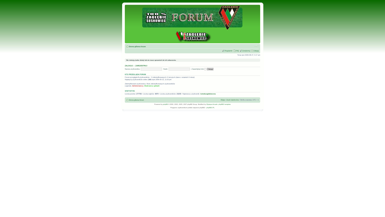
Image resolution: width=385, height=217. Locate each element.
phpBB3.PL (210, 107)
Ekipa (223, 100)
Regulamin (228, 51)
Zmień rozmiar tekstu (256, 46)
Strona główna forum (137, 46)
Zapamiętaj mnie (198, 69)
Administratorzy (137, 86)
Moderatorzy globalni (151, 86)
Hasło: (165, 69)
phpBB (165, 104)
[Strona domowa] (192, 41)
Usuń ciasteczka (232, 100)
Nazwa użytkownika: (132, 69)
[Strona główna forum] (192, 28)
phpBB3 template (225, 104)
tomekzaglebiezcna (208, 94)
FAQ (237, 51)
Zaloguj (256, 51)
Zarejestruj (246, 51)
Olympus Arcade (212, 104)
